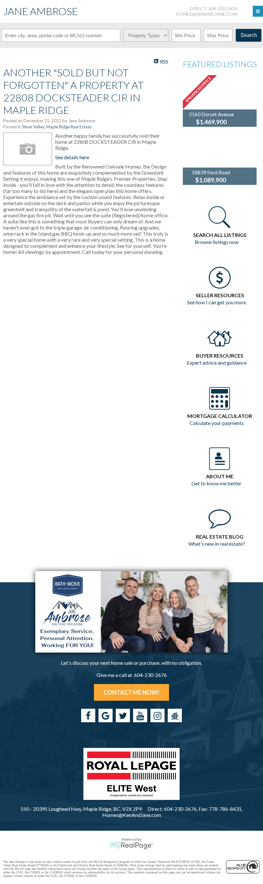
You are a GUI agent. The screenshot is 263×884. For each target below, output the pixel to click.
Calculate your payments (217, 423)
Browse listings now (217, 242)
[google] (105, 715)
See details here (72, 157)
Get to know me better (216, 483)
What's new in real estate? (216, 544)
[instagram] (157, 715)
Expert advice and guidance (217, 363)
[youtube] (140, 715)
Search (249, 35)
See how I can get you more (216, 302)
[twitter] (123, 715)
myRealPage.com (131, 845)
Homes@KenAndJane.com (206, 14)
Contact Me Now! (131, 692)
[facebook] (88, 715)
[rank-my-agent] (175, 715)
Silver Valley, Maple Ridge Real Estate (56, 126)
